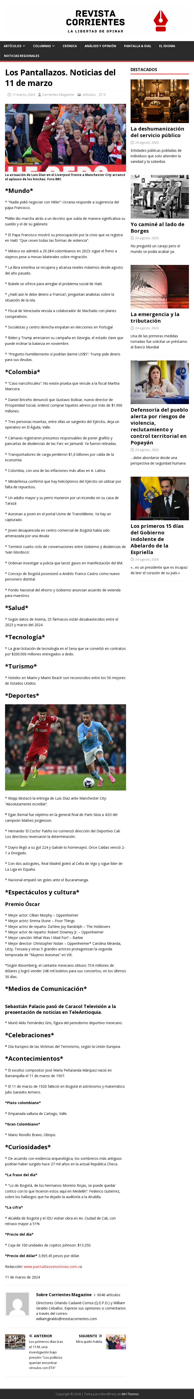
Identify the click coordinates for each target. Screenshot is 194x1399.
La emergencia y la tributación (155, 317)
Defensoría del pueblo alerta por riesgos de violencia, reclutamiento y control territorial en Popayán (159, 426)
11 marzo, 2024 (23, 94)
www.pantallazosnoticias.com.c (52, 1266)
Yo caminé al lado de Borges (157, 227)
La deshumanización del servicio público (157, 132)
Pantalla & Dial (137, 46)
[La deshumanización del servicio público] (160, 119)
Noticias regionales (21, 56)
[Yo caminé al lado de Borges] (160, 215)
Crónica (70, 46)
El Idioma (167, 46)
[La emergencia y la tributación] (160, 305)
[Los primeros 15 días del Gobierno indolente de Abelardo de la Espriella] (160, 517)
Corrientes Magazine (58, 94)
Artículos (12, 46)
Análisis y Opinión (100, 46)
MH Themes (130, 1394)
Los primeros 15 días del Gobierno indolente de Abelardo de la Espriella (157, 539)
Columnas (42, 46)
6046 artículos (108, 1294)
